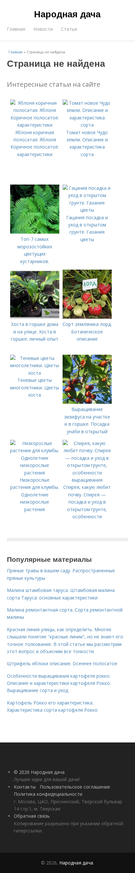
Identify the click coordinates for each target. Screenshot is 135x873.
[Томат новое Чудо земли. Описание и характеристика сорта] (87, 125)
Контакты (25, 787)
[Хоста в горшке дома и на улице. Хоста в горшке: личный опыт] (34, 317)
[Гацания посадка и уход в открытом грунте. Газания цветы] (87, 210)
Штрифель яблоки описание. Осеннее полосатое (62, 663)
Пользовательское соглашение (75, 787)
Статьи (69, 29)
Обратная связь (32, 816)
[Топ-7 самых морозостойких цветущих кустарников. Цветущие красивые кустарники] (34, 232)
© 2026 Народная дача (39, 772)
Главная (16, 29)
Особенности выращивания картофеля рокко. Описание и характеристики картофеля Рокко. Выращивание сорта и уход (59, 683)
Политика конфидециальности (48, 794)
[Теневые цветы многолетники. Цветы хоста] (34, 373)
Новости (43, 29)
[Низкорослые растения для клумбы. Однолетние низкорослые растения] (34, 473)
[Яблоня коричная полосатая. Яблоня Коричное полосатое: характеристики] (34, 125)
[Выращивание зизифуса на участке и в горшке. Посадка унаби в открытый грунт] (87, 402)
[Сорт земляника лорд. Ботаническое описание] (87, 317)
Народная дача (67, 14)
